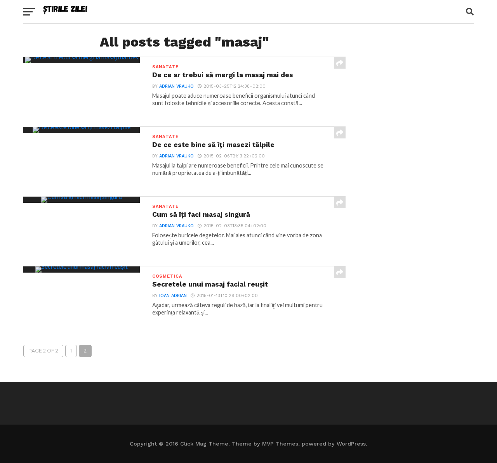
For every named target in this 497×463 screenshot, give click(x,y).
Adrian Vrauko (176, 86)
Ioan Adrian (173, 295)
